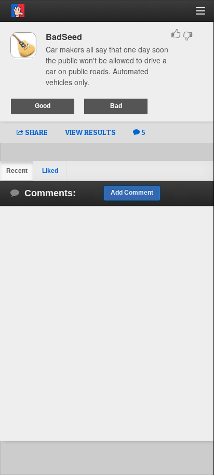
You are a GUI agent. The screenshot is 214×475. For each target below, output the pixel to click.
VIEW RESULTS (90, 132)
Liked (50, 170)
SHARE (35, 132)
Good (42, 106)
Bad (116, 106)
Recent (17, 170)
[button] (206, 14)
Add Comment (132, 192)
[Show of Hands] (12, 9)
